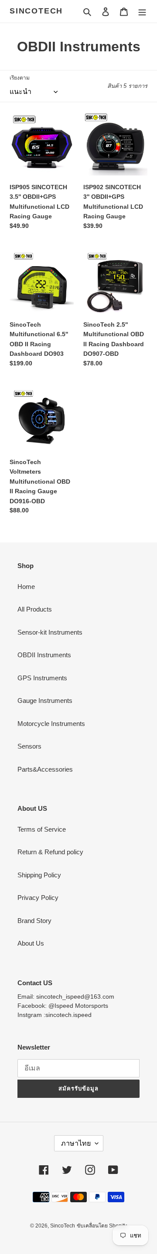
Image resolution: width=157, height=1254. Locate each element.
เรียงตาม (20, 78)
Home (26, 586)
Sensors (29, 746)
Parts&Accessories (45, 769)
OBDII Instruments (44, 655)
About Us (30, 943)
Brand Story (34, 920)
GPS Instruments (42, 678)
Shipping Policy (39, 875)
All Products (34, 609)
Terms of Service (41, 829)
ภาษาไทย (76, 1143)
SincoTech (36, 11)
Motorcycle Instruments (51, 723)
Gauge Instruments (44, 700)
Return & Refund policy (50, 852)
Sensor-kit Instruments (49, 632)
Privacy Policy (37, 897)
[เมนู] (142, 11)
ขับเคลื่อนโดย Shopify (102, 1226)
